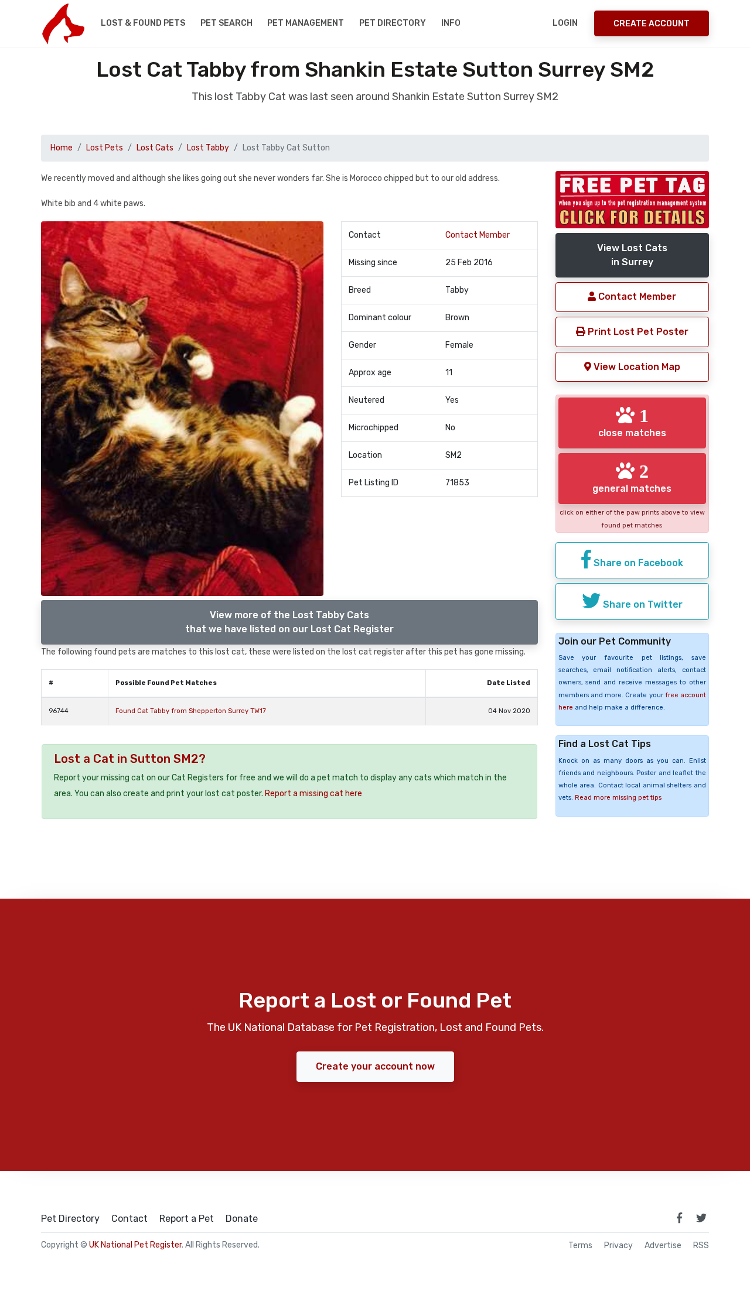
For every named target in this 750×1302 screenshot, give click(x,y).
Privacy (618, 1245)
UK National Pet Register (135, 1245)
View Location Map (635, 366)
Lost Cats (155, 148)
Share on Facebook (637, 562)
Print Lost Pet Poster (636, 331)
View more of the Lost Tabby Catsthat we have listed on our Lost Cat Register (289, 622)
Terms (580, 1245)
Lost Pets (104, 148)
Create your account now (375, 1066)
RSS (701, 1245)
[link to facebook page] (679, 1217)
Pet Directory (392, 23)
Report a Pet (186, 1218)
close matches (632, 422)
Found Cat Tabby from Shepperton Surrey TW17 (190, 711)
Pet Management (305, 23)
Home (61, 148)
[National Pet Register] (63, 23)
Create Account (651, 24)
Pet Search (226, 23)
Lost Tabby (208, 148)
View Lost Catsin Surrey (632, 255)
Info (451, 23)
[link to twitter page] (701, 1217)
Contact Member (477, 235)
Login (565, 23)
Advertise (663, 1245)
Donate (242, 1218)
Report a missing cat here (313, 794)
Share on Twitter (642, 604)
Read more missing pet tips (618, 797)
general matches (631, 477)
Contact (129, 1218)
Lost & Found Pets (143, 23)
